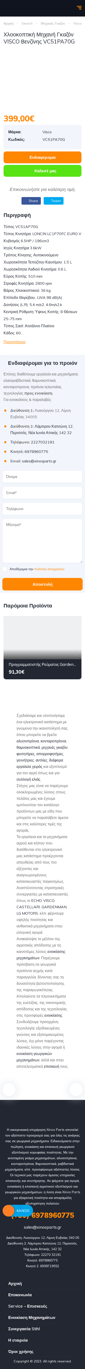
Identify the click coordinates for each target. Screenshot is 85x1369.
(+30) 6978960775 (42, 1215)
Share (33, 201)
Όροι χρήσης (21, 1351)
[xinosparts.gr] (20, 8)
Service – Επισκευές (27, 1306)
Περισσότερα (14, 342)
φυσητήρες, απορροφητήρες (40, 753)
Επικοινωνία (20, 1294)
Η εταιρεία (18, 1340)
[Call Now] (8, 1211)
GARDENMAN (54, 906)
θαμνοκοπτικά (28, 747)
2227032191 (43, 442)
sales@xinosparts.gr (39, 461)
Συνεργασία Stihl (24, 1328)
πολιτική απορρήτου (49, 569)
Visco (77, 23)
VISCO (48, 900)
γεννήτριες (25, 760)
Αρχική (8, 23)
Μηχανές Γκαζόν (53, 23)
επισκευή (51, 1066)
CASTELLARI (28, 906)
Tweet (55, 201)
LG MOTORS (27, 913)
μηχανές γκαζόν (55, 747)
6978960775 (36, 451)
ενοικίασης (53, 1015)
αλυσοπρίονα (28, 741)
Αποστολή (42, 584)
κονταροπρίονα (53, 741)
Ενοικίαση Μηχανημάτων (31, 1317)
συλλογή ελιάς (28, 779)
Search (27, 23)
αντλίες (41, 760)
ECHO (36, 900)
